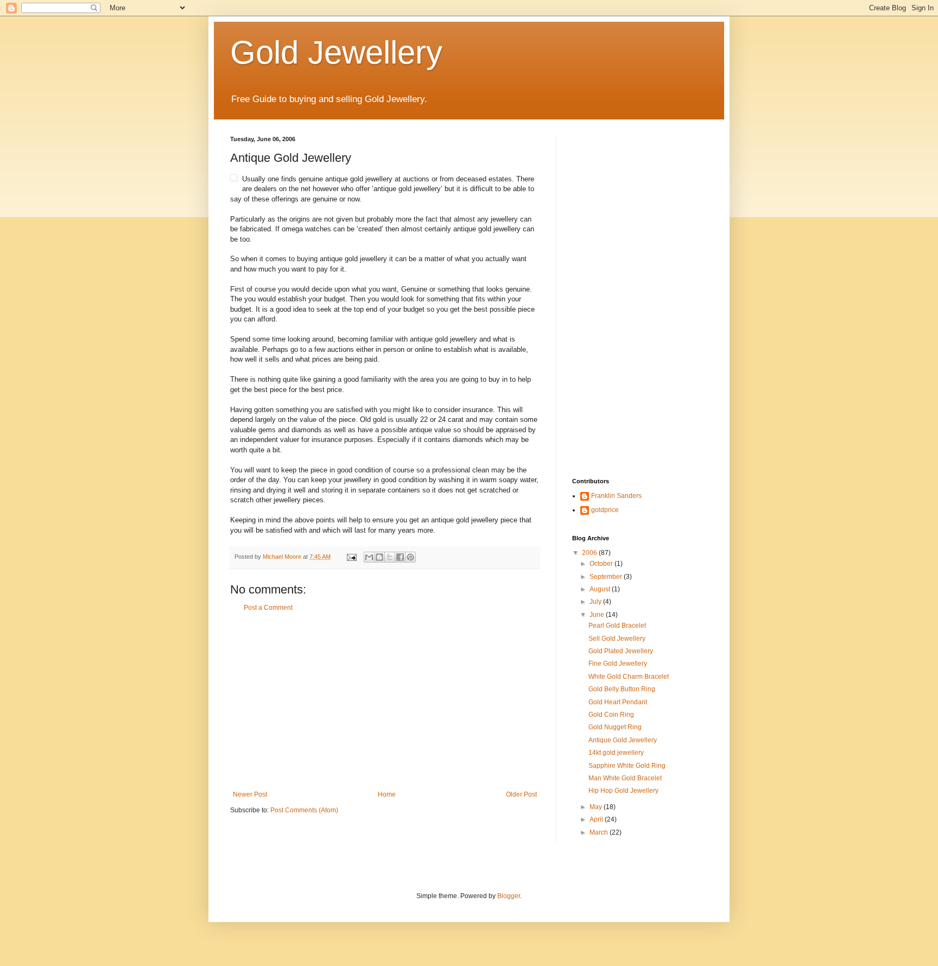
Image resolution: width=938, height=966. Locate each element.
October (602, 563)
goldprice (605, 510)
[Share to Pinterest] (410, 557)
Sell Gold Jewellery (616, 638)
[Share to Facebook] (400, 557)
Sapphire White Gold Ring (627, 765)
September (607, 576)
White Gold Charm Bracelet (628, 676)
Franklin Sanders (616, 496)
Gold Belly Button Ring (621, 689)
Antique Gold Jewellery (622, 740)
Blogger (508, 896)
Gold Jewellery (336, 52)
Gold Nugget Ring (615, 727)
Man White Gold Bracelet (625, 778)
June (598, 614)
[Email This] (369, 557)
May (597, 807)
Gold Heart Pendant (617, 702)
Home (387, 794)
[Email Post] (351, 556)
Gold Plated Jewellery (620, 651)
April (597, 819)
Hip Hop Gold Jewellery (623, 790)
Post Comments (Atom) (304, 810)
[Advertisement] (385, 701)
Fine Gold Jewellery (617, 663)
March (600, 832)
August (601, 589)
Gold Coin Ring (611, 714)
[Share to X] (389, 557)
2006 (590, 553)
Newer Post (250, 794)
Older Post (521, 794)
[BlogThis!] (379, 557)
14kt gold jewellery (616, 752)
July (596, 601)
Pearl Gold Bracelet (617, 625)
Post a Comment (268, 607)
